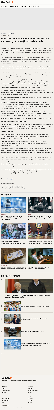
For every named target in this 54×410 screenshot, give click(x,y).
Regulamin (15, 408)
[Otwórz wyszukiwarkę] (51, 2)
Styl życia (31, 6)
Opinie (12, 6)
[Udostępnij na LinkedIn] (11, 187)
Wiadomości (4, 6)
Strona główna (4, 33)
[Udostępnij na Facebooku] (2, 187)
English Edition (5, 400)
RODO (3, 402)
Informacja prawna (24, 408)
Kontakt (30, 388)
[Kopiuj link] (23, 187)
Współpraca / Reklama (33, 390)
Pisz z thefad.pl (5, 398)
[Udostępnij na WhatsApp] (19, 187)
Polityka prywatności (6, 408)
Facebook (30, 400)
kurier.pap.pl (8, 179)
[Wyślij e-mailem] (15, 187)
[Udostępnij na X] (6, 187)
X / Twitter (30, 398)
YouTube (30, 402)
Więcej (37, 6)
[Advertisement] (27, 19)
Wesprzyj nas (31, 392)
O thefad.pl (30, 386)
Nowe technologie (20, 6)
